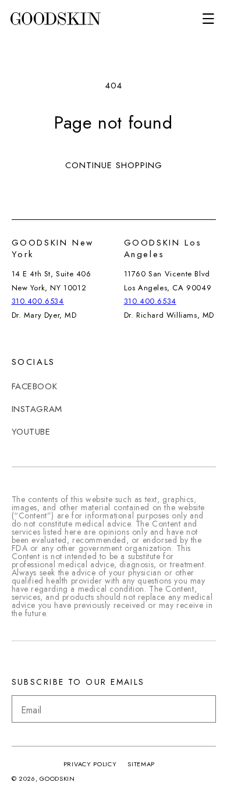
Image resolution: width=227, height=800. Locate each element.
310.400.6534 (38, 301)
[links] (55, 19)
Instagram (37, 409)
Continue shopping (113, 165)
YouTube (31, 431)
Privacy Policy (90, 764)
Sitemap (141, 764)
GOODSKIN (57, 778)
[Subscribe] (202, 709)
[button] (208, 18)
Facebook (35, 386)
